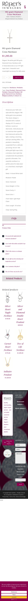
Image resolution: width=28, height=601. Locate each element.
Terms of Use (12, 496)
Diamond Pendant (14, 92)
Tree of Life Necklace (20, 346)
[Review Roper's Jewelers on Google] (7, 450)
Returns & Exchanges (21, 496)
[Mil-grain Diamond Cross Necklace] (14, 36)
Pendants (20, 87)
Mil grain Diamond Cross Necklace (12, 93)
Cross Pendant (10, 90)
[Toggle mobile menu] (25, 6)
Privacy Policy (5, 496)
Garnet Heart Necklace (8, 346)
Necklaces (13, 87)
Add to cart (18, 77)
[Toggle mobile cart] (25, 8)
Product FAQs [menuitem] (6, 228)
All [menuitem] (3, 225)
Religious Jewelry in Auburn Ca (11, 96)
